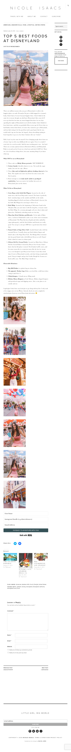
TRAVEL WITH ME (16, 16)
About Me (32, 16)
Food (24, 25)
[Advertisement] (26, 691)
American (7, 25)
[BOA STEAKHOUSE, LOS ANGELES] (41, 557)
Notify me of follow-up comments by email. (20, 650)
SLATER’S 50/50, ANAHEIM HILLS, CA (25, 571)
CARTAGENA (44, 668)
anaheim (19, 586)
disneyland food (11, 588)
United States (40, 25)
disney (24, 586)
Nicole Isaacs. (28, 737)
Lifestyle (30, 25)
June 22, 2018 (12, 31)
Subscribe (56, 16)
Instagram (61, 38)
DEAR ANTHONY (8, 668)
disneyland (29, 586)
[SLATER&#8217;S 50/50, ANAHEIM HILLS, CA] (25, 560)
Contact (44, 16)
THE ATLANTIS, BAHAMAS (10, 562)
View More (61, 60)
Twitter (33, 732)
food (18, 588)
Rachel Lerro (42, 741)
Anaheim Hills (16, 25)
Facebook (41, 732)
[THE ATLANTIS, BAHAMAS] (10, 557)
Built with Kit (26, 535)
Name (9, 635)
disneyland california (39, 586)
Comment (10, 611)
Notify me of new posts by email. (18, 652)
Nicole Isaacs (15, 46)
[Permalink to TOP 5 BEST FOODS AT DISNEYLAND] (26, 105)
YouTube (37, 732)
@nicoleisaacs (60, 53)
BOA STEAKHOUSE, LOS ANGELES (40, 563)
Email (9, 641)
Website (9, 646)
